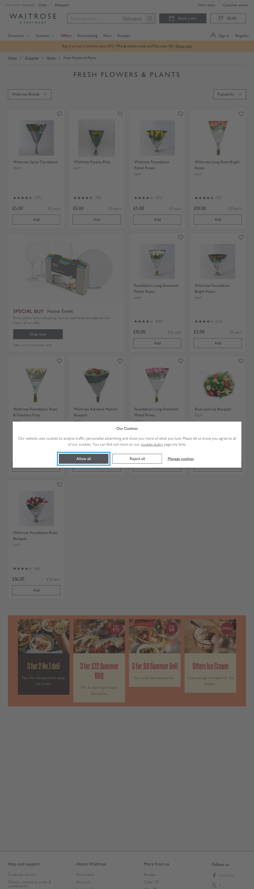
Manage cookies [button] (181, 458)
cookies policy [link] (152, 444)
